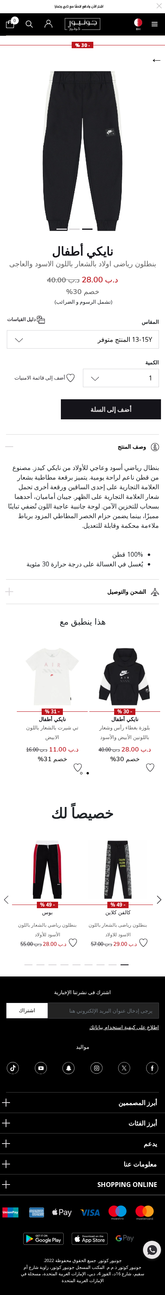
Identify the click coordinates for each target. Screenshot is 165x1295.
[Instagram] (97, 1067)
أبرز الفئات (143, 1123)
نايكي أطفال (82, 251)
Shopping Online (127, 1184)
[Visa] (90, 1212)
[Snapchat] (68, 1067)
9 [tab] (28, 968)
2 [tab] (113, 968)
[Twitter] (124, 1067)
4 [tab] (89, 968)
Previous (6, 900)
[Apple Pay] (62, 1212)
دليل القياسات (22, 319)
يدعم (150, 1143)
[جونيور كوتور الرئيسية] (82, 23)
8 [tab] (40, 968)
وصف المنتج (132, 446)
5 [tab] (76, 968)
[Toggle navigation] (154, 24)
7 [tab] (52, 968)
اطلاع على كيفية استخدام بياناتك (124, 1027)
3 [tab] (101, 968)
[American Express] (36, 1212)
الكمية (152, 362)
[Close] (159, 5)
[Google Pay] (125, 1238)
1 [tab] (125, 968)
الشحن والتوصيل (126, 591)
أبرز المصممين (138, 1102)
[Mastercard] (145, 1212)
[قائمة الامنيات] (150, 768)
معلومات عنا (140, 1164)
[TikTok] (13, 1067)
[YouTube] (41, 1067)
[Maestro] (117, 1212)
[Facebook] (152, 1067)
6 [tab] (64, 968)
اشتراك (27, 1010)
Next (159, 900)
